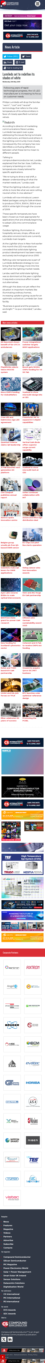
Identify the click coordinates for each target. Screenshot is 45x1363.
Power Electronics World (15, 1268)
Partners (7, 1237)
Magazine (8, 1229)
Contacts (7, 1248)
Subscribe (8, 1244)
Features (7, 1225)
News (6, 1222)
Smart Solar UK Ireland (14, 1276)
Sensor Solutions (11, 1279)
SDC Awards (9, 1314)
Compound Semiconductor (17, 1257)
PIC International (11, 1298)
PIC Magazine (10, 1264)
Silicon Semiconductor (14, 1261)
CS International (11, 1294)
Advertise (8, 1240)
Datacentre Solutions (14, 1283)
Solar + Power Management (17, 1272)
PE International (11, 1301)
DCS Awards (9, 1310)
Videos (6, 1233)
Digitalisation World (13, 1287)
